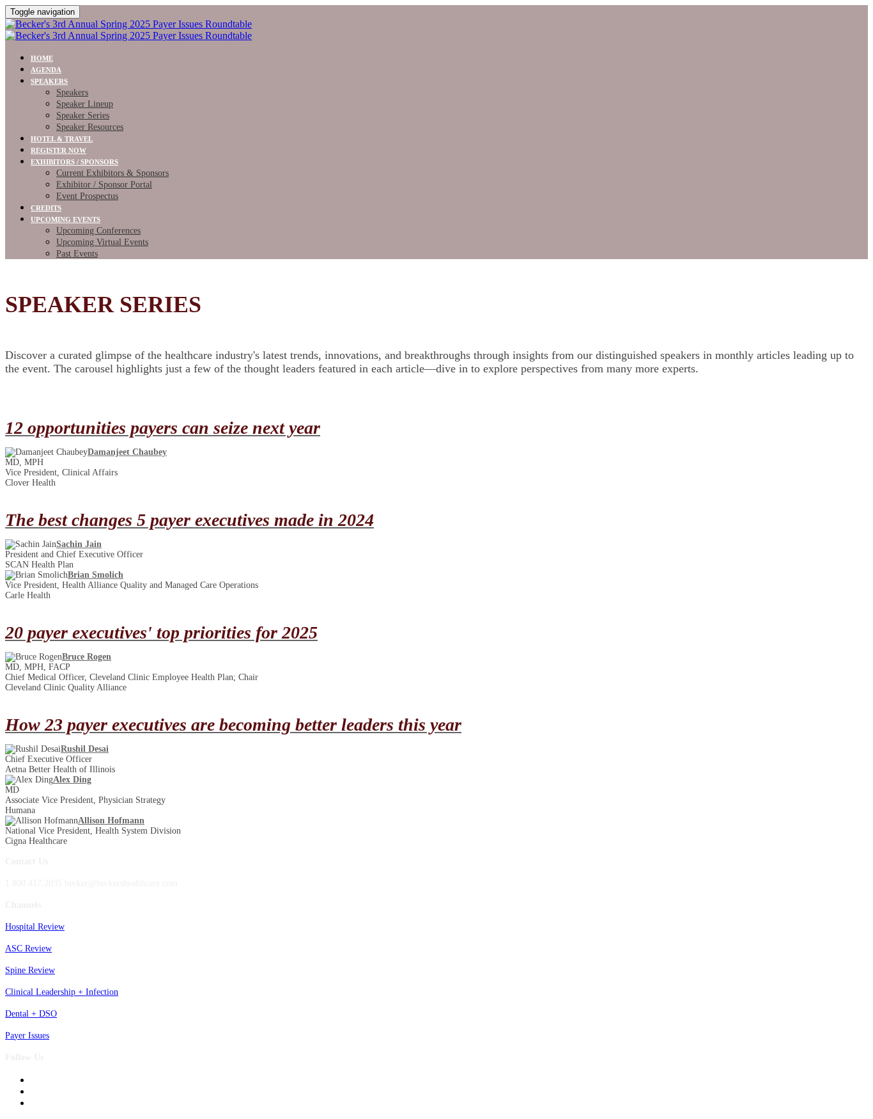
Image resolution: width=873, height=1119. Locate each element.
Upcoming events (65, 219)
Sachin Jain (79, 544)
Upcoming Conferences (98, 230)
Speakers (49, 81)
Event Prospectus (87, 196)
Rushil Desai (85, 749)
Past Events (77, 253)
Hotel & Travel (62, 139)
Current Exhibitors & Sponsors (112, 173)
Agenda (46, 70)
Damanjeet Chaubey (127, 452)
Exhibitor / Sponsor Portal (104, 184)
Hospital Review (35, 927)
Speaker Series (82, 115)
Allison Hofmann (111, 820)
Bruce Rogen (86, 657)
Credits (46, 208)
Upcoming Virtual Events (102, 242)
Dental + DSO (31, 1014)
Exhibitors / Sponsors (74, 162)
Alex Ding (72, 779)
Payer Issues (27, 1035)
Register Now (58, 150)
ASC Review (28, 948)
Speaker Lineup (84, 104)
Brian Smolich (95, 575)
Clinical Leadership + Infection (61, 992)
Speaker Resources (89, 127)
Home (42, 58)
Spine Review (30, 970)
